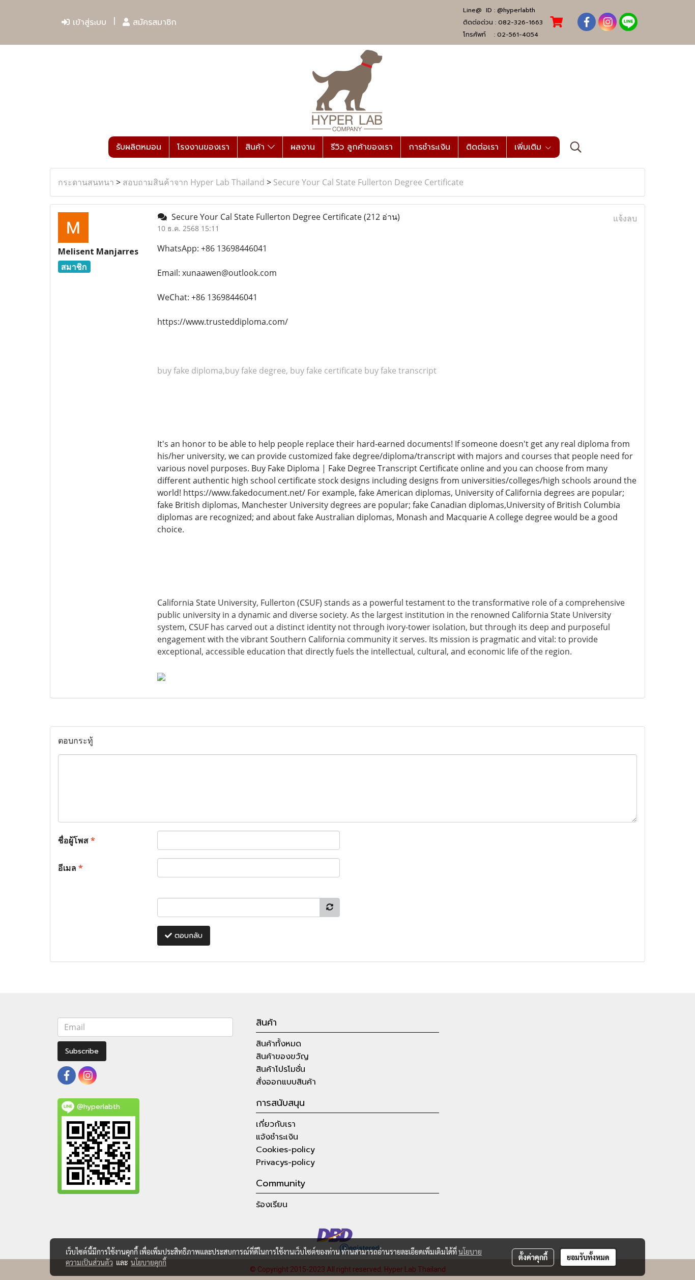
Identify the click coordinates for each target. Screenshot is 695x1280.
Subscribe (82, 1051)
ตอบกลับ (187, 935)
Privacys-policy (285, 1162)
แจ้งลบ (625, 218)
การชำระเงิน (429, 147)
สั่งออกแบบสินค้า (286, 1082)
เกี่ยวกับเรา (276, 1124)
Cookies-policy (285, 1150)
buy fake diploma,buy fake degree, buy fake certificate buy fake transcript (297, 370)
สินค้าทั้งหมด (278, 1044)
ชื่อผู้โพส (76, 840)
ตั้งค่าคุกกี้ (532, 1257)
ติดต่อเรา (482, 147)
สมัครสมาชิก (153, 22)
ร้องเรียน (271, 1205)
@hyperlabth (516, 10)
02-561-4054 (517, 34)
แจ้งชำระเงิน (277, 1137)
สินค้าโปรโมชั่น (280, 1069)
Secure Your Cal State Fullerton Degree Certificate (368, 182)
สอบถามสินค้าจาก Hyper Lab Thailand (194, 182)
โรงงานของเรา (203, 147)
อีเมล (70, 867)
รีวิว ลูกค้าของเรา (362, 147)
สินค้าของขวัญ (282, 1056)
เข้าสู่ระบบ (88, 22)
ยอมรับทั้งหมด (588, 1257)
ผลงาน (303, 147)
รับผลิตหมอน (138, 147)
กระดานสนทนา (86, 182)
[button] (576, 147)
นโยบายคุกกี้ (148, 1262)
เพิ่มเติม (529, 147)
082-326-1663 (520, 22)
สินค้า (256, 147)
